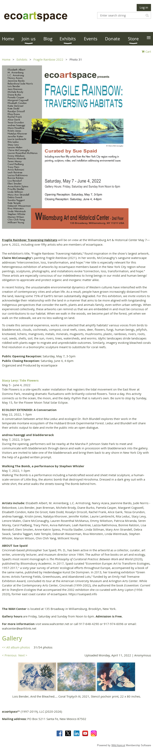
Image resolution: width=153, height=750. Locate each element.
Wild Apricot (118, 745)
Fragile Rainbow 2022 (48, 59)
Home (6, 59)
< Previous (9, 655)
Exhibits (22, 59)
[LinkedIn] (76, 733)
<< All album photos (16, 647)
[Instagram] (94, 733)
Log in (144, 7)
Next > (22, 655)
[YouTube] (85, 733)
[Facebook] (59, 733)
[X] (68, 733)
